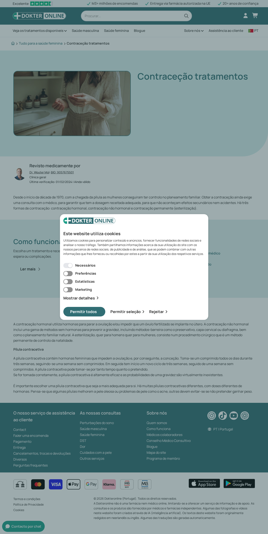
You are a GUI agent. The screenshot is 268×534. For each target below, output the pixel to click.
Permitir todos (83, 311)
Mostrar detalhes (79, 298)
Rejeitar (156, 311)
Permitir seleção (125, 311)
